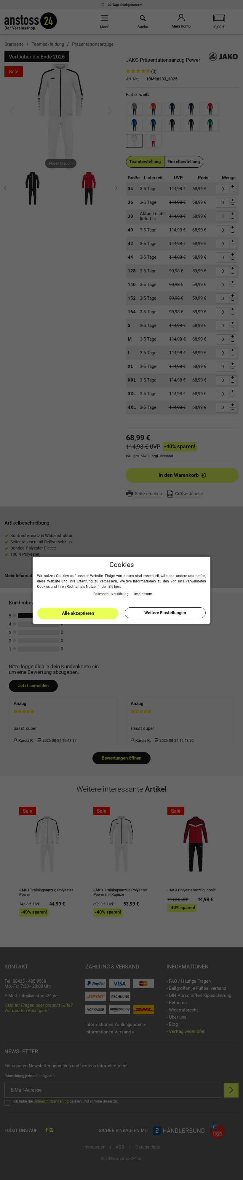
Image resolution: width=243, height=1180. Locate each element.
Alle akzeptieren (78, 613)
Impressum (143, 594)
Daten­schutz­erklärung (111, 594)
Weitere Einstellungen (165, 612)
